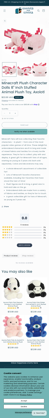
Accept (24, 400)
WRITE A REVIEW (24, 245)
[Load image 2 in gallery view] (24, 69)
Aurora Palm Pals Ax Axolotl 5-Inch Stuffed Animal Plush (13, 341)
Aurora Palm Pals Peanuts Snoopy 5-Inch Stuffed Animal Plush (13, 304)
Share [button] (6, 206)
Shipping (5, 100)
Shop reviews (27, 256)
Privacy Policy (26, 395)
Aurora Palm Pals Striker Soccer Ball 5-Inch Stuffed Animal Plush (36, 304)
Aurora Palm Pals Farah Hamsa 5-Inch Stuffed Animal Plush (36, 342)
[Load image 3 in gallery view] (39, 69)
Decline (24, 406)
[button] (4, 10)
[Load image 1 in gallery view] (9, 69)
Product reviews (11, 256)
